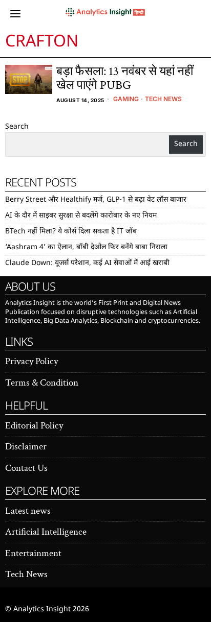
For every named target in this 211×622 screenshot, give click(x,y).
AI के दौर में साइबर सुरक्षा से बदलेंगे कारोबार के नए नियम (81, 216)
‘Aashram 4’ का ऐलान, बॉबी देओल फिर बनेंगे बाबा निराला (86, 247)
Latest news (28, 511)
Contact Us (26, 468)
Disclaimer (26, 446)
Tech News (163, 99)
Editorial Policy (34, 425)
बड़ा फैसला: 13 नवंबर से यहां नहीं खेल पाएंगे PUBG (124, 78)
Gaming (126, 99)
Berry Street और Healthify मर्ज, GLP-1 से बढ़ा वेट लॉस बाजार (95, 200)
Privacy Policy (31, 361)
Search (17, 127)
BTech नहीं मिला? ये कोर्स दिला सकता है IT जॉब (71, 231)
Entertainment (33, 553)
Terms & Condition (41, 382)
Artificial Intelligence (46, 531)
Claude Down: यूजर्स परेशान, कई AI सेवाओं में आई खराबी (87, 263)
